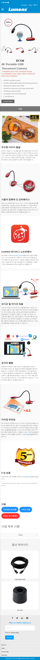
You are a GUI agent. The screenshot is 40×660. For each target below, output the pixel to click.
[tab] (20, 535)
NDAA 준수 (4, 655)
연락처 (3, 648)
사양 (20, 109)
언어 (36, 5)
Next (37, 50)
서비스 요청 (25, 509)
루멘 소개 (3, 645)
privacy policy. (15, 632)
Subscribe (9, 637)
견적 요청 (24, 5)
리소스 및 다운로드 (10, 516)
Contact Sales (8, 101)
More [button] (20, 535)
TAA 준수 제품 (4, 652)
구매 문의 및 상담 (9, 509)
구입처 (30, 5)
